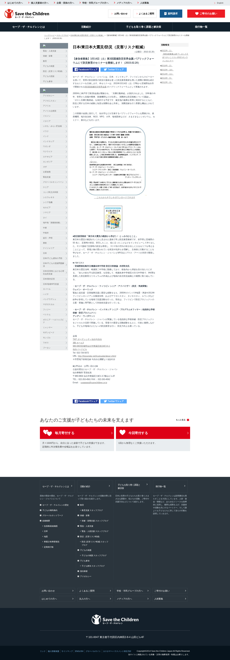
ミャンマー (47, 327)
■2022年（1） (166, 51)
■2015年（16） (167, 70)
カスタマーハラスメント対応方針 (117, 651)
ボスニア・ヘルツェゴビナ (53, 321)
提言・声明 (47, 238)
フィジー (47, 309)
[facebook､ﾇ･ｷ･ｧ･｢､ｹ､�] (86, 70)
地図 (46, 536)
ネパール (47, 289)
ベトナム (47, 314)
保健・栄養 (47, 56)
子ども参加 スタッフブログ (93, 566)
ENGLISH (79, 651)
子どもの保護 (48, 66)
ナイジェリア (48, 248)
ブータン (47, 348)
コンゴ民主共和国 (50, 192)
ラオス (46, 343)
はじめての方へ (15, 3)
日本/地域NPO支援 (51, 284)
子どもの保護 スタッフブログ (94, 555)
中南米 (46, 233)
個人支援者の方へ (40, 3)
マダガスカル (48, 304)
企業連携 (47, 172)
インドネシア (48, 141)
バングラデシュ (49, 299)
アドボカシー (48, 96)
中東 (45, 228)
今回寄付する (138, 433)
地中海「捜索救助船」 (52, 223)
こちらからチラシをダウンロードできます (114, 197)
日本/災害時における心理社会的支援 (53, 272)
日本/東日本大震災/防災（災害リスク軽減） (87, 35)
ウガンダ (47, 146)
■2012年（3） (166, 82)
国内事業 (84, 571)
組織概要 (46, 521)
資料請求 (173, 13)
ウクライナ (47, 151)
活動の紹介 (85, 486)
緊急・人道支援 (49, 51)
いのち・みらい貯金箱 (52, 126)
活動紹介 (86, 26)
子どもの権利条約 (49, 510)
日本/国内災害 (49, 279)
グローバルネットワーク (52, 515)
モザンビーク (48, 332)
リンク (43, 651)
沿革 (46, 531)
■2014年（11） (167, 74)
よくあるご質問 (146, 13)
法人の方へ (84, 599)
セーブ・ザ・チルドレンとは (28, 26)
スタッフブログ (62, 35)
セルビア (47, 207)
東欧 (45, 243)
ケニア (46, 187)
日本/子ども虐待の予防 (52, 258)
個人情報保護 (53, 651)
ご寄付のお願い (208, 13)
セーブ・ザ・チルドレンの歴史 (55, 505)
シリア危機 (47, 202)
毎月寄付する (64, 433)
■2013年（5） (166, 78)
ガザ (45, 167)
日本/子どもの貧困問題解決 (53, 264)
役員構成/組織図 (51, 526)
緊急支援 (47, 177)
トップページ (49, 35)
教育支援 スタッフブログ (92, 510)
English (220, 3)
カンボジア (47, 162)
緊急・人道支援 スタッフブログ (95, 531)
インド (46, 136)
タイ (45, 218)
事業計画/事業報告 (51, 542)
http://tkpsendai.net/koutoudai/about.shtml (97, 356)
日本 (45, 253)
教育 (45, 61)
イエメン (47, 116)
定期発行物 (48, 547)
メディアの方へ (124, 3)
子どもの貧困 (48, 76)
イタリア (47, 121)
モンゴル (47, 338)
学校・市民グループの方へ (95, 3)
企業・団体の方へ (65, 3)
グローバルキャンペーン (53, 182)
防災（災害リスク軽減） (53, 71)
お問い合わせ (121, 13)
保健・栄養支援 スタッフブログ (95, 521)
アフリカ (47, 106)
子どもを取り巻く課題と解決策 (143, 26)
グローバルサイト (93, 651)
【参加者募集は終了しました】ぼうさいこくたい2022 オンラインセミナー (175, 57)
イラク (46, 131)
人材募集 (144, 3)
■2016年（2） (166, 66)
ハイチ (46, 294)
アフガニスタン (49, 101)
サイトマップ (67, 651)
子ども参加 (47, 81)
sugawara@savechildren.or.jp (94, 382)
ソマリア (47, 212)
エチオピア (47, 157)
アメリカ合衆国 (49, 111)
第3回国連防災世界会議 (95, 87)
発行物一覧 (161, 486)
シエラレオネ (48, 197)
